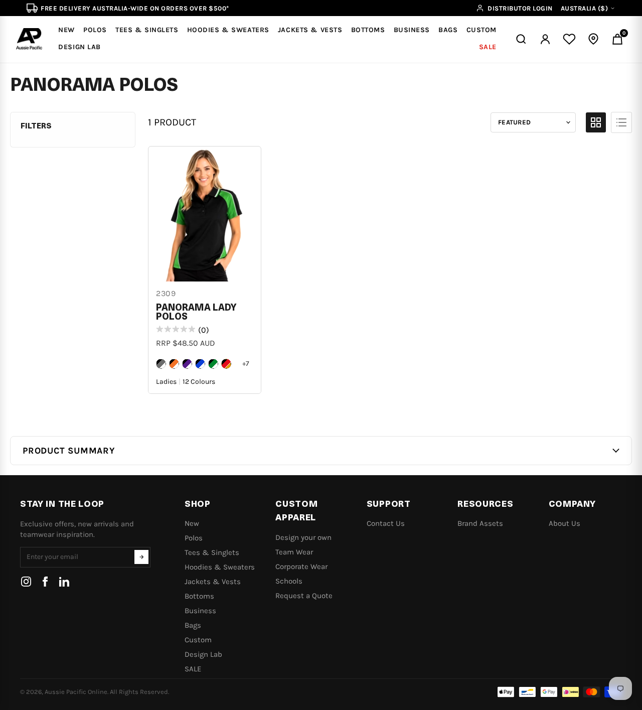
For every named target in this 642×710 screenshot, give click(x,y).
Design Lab (203, 654)
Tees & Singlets (212, 552)
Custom (198, 639)
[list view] (621, 122)
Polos (194, 537)
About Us (564, 523)
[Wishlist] (569, 39)
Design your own (303, 537)
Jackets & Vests (213, 581)
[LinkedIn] (64, 582)
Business (200, 610)
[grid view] (596, 122)
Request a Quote (304, 595)
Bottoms (199, 596)
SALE (193, 668)
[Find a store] (593, 39)
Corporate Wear (301, 566)
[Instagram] (26, 582)
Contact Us (386, 523)
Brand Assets (480, 523)
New (192, 523)
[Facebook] (45, 582)
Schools (288, 581)
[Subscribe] (141, 557)
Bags (193, 625)
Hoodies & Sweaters (220, 567)
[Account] (545, 39)
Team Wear (294, 551)
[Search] (521, 39)
